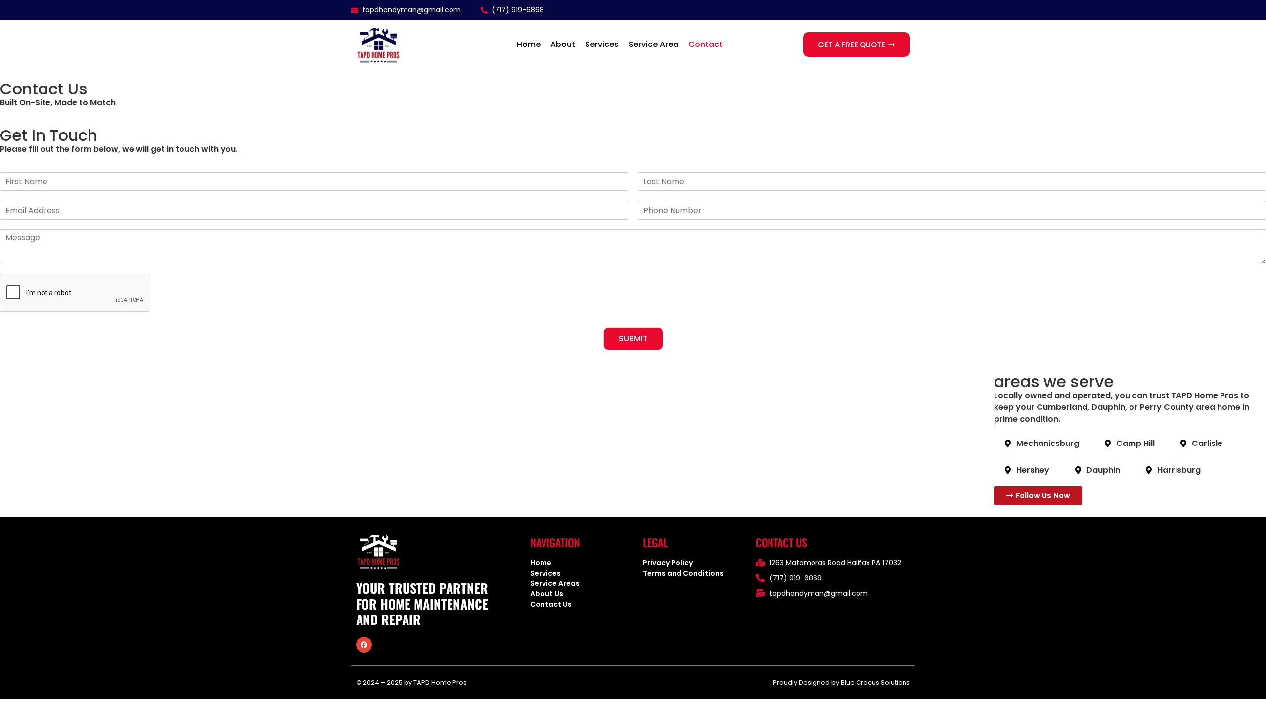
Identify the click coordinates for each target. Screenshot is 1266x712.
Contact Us (551, 604)
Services (602, 44)
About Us (546, 594)
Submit (633, 338)
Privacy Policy (668, 563)
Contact (705, 44)
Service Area (653, 44)
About (562, 44)
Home (529, 44)
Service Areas (555, 583)
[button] (364, 645)
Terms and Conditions (683, 573)
